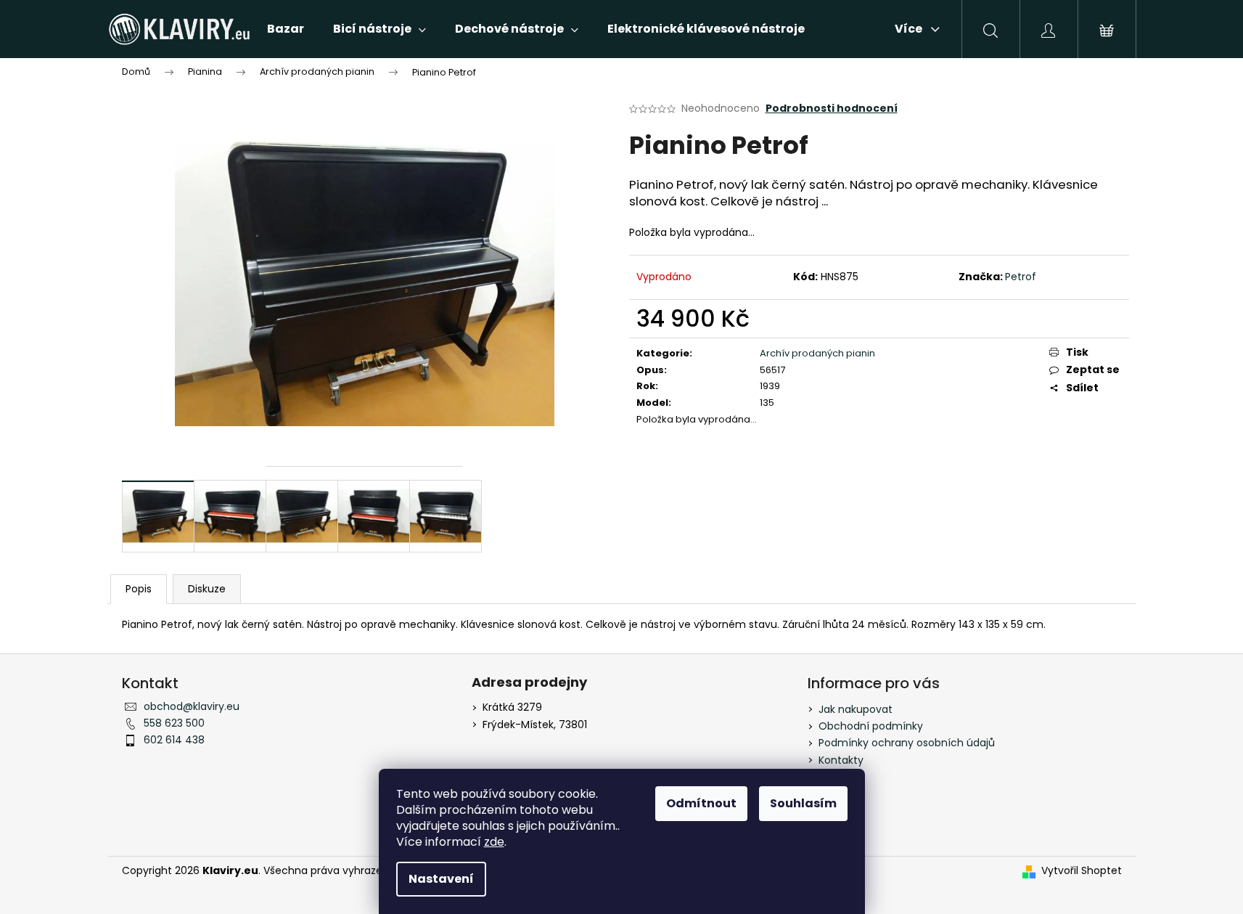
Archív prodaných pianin (817, 353)
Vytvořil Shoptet (1081, 871)
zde (494, 841)
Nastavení (441, 878)
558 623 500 (174, 723)
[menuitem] (286, 29)
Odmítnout (701, 803)
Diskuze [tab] (207, 589)
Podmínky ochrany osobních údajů (907, 742)
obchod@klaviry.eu (191, 706)
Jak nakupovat (856, 709)
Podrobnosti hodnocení (832, 108)
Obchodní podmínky (871, 726)
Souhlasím (803, 803)
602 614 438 (174, 740)
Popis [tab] (139, 589)
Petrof (1020, 276)
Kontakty (841, 760)
